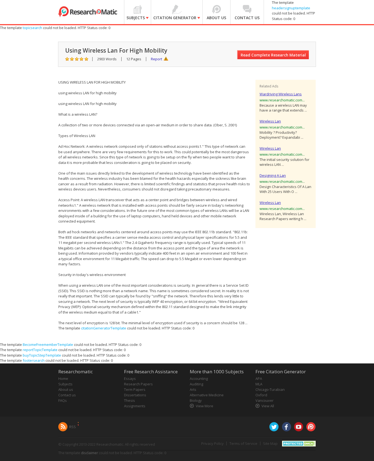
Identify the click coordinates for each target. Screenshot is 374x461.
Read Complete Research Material (273, 55)
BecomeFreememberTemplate (48, 344)
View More (204, 405)
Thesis (129, 400)
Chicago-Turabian (270, 389)
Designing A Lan (273, 175)
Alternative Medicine (207, 394)
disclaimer (89, 452)
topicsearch (32, 27)
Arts (193, 389)
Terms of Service (243, 443)
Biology (196, 400)
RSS (72, 426)
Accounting (199, 378)
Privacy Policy (212, 443)
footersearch (34, 360)
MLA (258, 384)
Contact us (67, 394)
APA (258, 378)
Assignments (134, 405)
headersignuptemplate (291, 7)
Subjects (65, 384)
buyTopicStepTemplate (42, 355)
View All (267, 405)
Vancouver (264, 400)
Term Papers (134, 389)
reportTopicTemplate (40, 349)
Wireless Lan (270, 121)
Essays (130, 378)
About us (65, 389)
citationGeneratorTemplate (103, 328)
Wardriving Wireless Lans (281, 94)
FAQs (62, 400)
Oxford (261, 394)
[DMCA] (299, 442)
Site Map (270, 443)
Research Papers (138, 384)
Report (156, 58)
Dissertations (135, 394)
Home (63, 378)
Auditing (196, 384)
